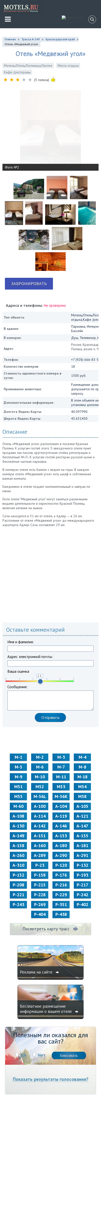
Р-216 (61, 885)
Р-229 (61, 894)
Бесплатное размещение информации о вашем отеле (46, 1009)
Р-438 (61, 914)
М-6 (40, 767)
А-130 (18, 826)
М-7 (61, 767)
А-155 (82, 836)
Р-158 (40, 875)
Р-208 (18, 885)
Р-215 (40, 885)
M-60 (18, 806)
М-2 (40, 757)
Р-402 (82, 904)
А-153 (61, 836)
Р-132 (82, 865)
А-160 (40, 845)
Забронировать (29, 283)
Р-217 (82, 885)
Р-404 (40, 914)
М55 (18, 796)
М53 (61, 786)
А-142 (40, 826)
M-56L (40, 796)
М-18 (82, 777)
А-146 (61, 826)
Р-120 (61, 865)
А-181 (82, 845)
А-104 (61, 806)
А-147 (82, 826)
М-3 (61, 757)
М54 (82, 786)
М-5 (18, 767)
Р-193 (82, 875)
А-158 (18, 845)
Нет (41, 1055)
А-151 (40, 836)
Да (23, 1055)
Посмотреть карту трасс (46, 929)
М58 (82, 796)
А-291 (82, 855)
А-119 (61, 816)
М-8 (82, 767)
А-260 (18, 855)
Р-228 (40, 894)
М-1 (18, 757)
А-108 (18, 816)
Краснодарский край (60, 39)
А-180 (61, 845)
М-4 (82, 757)
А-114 (40, 816)
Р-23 (39, 865)
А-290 (61, 855)
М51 (18, 786)
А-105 (82, 806)
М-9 (18, 777)
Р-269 (40, 904)
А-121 (82, 816)
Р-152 (18, 875)
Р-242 (82, 894)
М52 (40, 786)
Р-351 (61, 904)
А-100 (40, 806)
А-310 (18, 865)
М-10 (40, 777)
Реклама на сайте (37, 972)
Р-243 (18, 904)
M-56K (61, 796)
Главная (10, 39)
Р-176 (61, 875)
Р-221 (18, 894)
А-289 (40, 855)
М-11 (61, 777)
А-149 (18, 836)
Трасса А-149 (31, 39)
